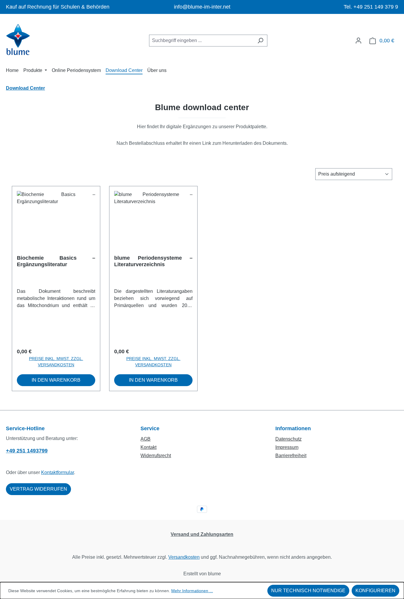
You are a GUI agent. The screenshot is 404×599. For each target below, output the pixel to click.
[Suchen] (260, 40)
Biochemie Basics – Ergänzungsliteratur (56, 261)
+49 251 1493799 (27, 451)
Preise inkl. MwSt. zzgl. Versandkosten (56, 361)
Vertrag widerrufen (38, 489)
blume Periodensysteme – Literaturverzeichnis (153, 261)
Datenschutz (288, 438)
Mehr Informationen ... (192, 590)
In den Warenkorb (56, 380)
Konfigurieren (375, 590)
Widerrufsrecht (155, 455)
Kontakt (148, 447)
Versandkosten (184, 557)
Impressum (286, 447)
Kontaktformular (57, 472)
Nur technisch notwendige (308, 590)
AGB (145, 438)
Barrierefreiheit (290, 455)
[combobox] (201, 40)
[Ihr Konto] (358, 40)
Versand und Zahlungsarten (202, 534)
